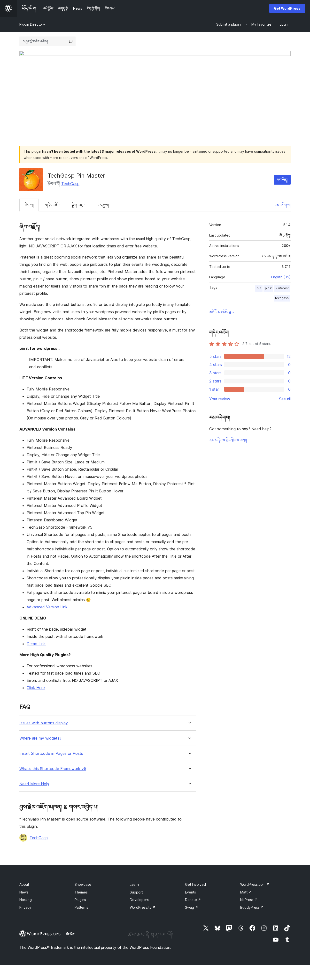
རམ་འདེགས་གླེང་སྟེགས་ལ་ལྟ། (228, 440)
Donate (193, 900)
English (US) (281, 277)
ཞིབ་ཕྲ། (29, 204)
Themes (81, 892)
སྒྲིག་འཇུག (78, 204)
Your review (219, 398)
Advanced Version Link (47, 607)
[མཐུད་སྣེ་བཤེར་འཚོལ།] (71, 41)
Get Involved (195, 884)
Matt (246, 892)
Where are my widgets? (40, 738)
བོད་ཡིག (70, 934)
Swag (191, 907)
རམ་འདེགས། (282, 204)
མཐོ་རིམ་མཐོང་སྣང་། (222, 312)
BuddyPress (252, 907)
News (23, 892)
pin (259, 288)
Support (136, 892)
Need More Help (34, 784)
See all (285, 398)
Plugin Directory (32, 24)
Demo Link (36, 643)
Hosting (25, 900)
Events (190, 892)
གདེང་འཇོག (52, 204)
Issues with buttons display (43, 723)
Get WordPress (287, 8)
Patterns (81, 907)
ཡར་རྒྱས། (103, 204)
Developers (139, 900)
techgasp (282, 298)
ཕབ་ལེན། (282, 180)
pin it (268, 288)
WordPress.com (255, 884)
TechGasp (70, 183)
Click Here (36, 687)
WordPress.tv (142, 907)
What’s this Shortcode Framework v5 (52, 768)
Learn (134, 884)
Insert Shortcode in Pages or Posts (51, 753)
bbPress (249, 900)
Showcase (83, 884)
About (24, 884)
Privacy (25, 907)
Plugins (80, 900)
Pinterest (282, 288)
